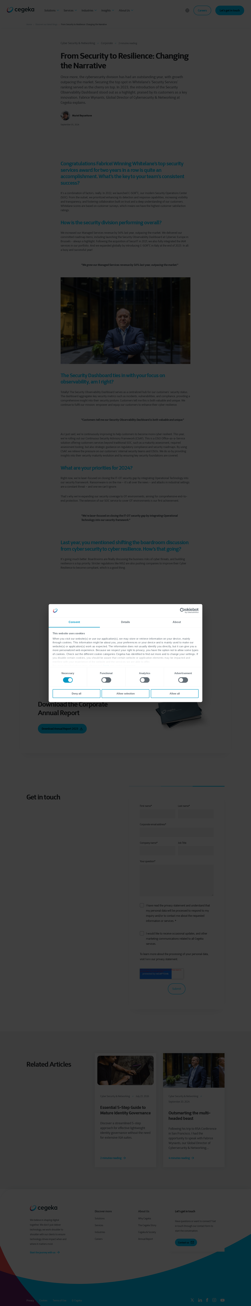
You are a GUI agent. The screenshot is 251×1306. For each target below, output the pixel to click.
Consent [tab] (74, 622)
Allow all (175, 693)
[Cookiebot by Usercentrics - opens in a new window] (184, 610)
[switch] (106, 680)
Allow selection (125, 693)
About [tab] (177, 622)
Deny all (76, 693)
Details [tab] (125, 622)
